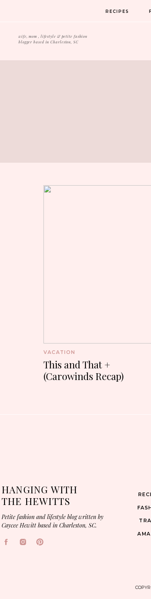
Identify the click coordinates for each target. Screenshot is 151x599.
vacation (59, 352)
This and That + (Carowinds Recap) (83, 370)
